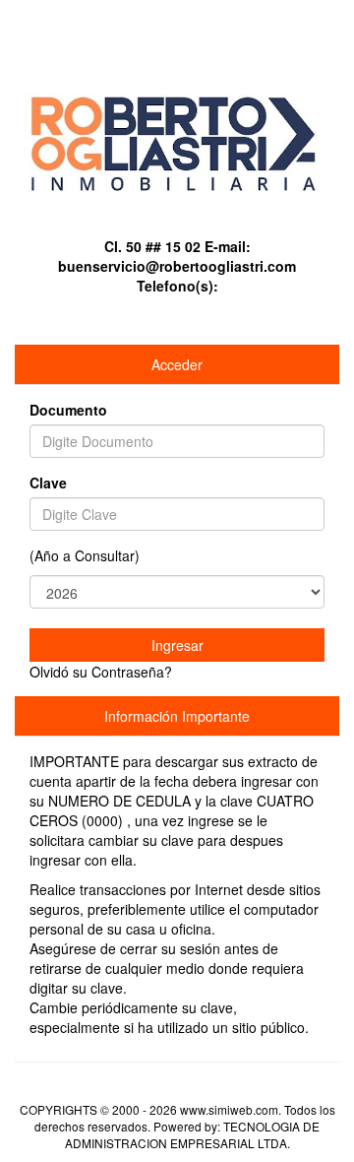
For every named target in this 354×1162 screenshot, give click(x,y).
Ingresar (177, 645)
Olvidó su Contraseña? (101, 671)
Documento (68, 410)
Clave (48, 482)
